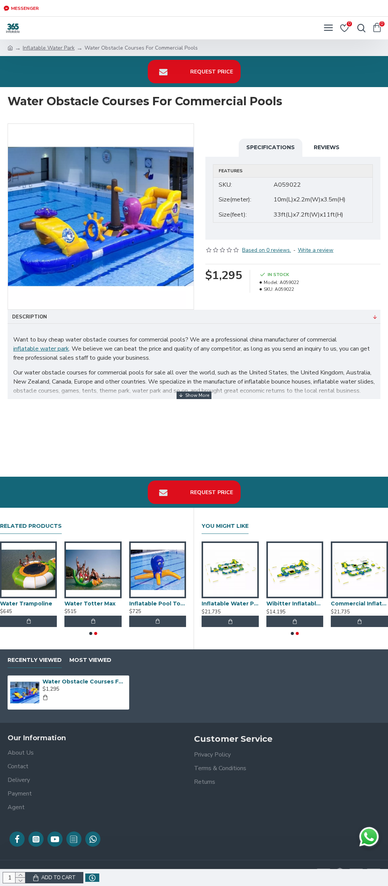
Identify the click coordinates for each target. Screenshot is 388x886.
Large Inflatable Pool (357, 603)
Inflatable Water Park (49, 47)
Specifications (270, 147)
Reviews (327, 147)
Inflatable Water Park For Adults (91, 603)
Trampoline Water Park (155, 603)
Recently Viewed (35, 660)
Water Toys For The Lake (228, 603)
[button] (90, 633)
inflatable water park (41, 349)
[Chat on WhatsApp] (369, 836)
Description (29, 317)
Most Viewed (90, 660)
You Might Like (225, 526)
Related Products (31, 526)
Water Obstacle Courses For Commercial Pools (84, 681)
